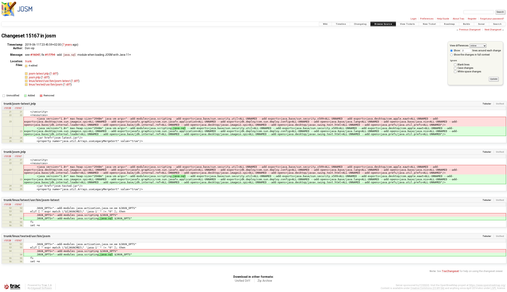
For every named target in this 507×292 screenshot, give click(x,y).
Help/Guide (443, 18)
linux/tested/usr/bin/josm (46, 84)
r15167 (18, 108)
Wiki (325, 24)
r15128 (7, 108)
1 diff (54, 73)
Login (413, 18)
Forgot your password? (492, 18)
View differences (459, 45)
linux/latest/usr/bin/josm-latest (50, 80)
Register (472, 18)
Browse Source (383, 24)
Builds (466, 24)
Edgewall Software (41, 288)
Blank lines (463, 64)
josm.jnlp (35, 77)
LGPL (494, 288)
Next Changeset (493, 29)
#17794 (50, 54)
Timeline (341, 24)
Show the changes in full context (471, 54)
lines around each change (486, 50)
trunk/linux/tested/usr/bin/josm (27, 236)
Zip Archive (264, 280)
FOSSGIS (424, 285)
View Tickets (407, 24)
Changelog (360, 24)
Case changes (465, 67)
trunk (28, 61)
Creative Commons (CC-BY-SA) (427, 288)
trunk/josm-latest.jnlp (20, 103)
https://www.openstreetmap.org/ (487, 285)
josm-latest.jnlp (39, 73)
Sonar (481, 24)
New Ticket (429, 24)
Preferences (427, 18)
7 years (67, 44)
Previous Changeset (469, 29)
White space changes (469, 71)
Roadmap (449, 24)
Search (497, 24)
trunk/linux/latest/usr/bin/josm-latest (31, 200)
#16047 (35, 54)
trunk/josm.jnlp (15, 152)
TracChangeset (450, 271)
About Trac (458, 18)
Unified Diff (242, 280)
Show (456, 50)
